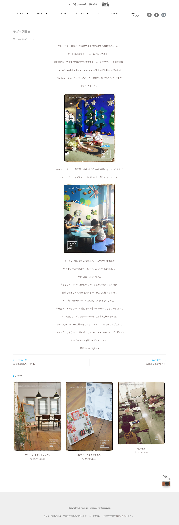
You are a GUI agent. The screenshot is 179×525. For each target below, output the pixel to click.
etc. (100, 13)
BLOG (135, 16)
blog (33, 39)
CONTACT (133, 13)
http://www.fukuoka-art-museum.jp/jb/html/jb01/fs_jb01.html (89, 69)
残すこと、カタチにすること (89, 455)
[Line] (163, 15)
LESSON (61, 13)
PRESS (114, 13)
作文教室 (141, 448)
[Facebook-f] (156, 15)
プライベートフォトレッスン (37, 455)
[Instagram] (149, 15)
